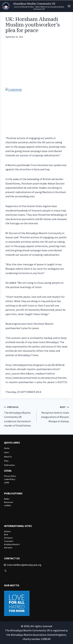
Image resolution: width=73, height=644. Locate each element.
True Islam (8, 541)
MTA (6, 534)
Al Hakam (8, 537)
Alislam (7, 531)
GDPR (6, 482)
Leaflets (7, 505)
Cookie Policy (9, 479)
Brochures (8, 502)
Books (6, 499)
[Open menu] (69, 6)
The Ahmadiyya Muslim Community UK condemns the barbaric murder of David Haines (17, 416)
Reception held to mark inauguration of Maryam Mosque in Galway (55, 414)
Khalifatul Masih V (12, 544)
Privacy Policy (10, 476)
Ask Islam (8, 547)
